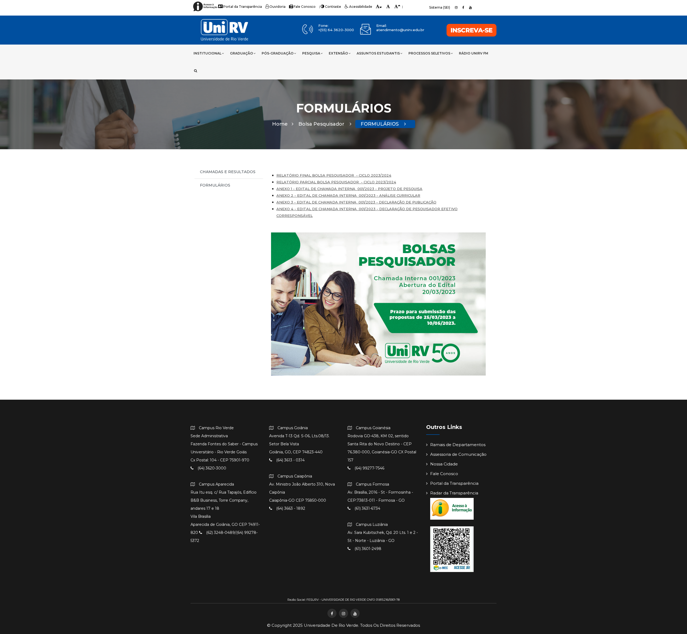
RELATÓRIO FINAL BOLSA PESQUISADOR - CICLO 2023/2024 (333, 175)
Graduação (241, 53)
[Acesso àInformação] (206, 11)
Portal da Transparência (242, 7)
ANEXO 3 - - (356, 202)
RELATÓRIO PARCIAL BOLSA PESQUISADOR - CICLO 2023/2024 (336, 182)
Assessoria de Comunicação (458, 454)
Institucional (207, 53)
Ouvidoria (277, 7)
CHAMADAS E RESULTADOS (227, 171)
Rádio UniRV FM (473, 53)
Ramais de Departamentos (457, 444)
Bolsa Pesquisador (322, 124)
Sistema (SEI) (439, 7)
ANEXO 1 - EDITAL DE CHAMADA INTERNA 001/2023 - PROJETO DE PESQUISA (349, 189)
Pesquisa (311, 53)
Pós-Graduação (278, 53)
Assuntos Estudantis (378, 53)
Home (280, 124)
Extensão (338, 53)
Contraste (333, 7)
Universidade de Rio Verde (331, 625)
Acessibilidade (360, 7)
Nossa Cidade (444, 464)
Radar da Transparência (454, 492)
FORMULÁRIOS (380, 124)
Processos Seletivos (429, 53)
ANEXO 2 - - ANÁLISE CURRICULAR (348, 195)
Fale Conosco (305, 7)
